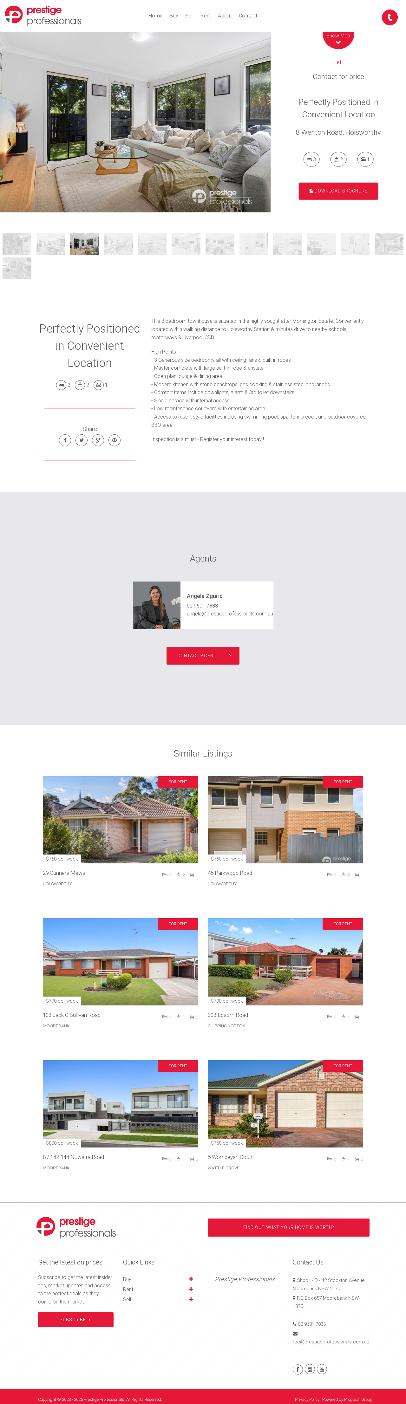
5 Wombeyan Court (230, 1157)
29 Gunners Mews (64, 873)
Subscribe (73, 1319)
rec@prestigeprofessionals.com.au (331, 1342)
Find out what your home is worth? (288, 1227)
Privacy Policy (307, 1399)
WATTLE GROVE (223, 1167)
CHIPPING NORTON (226, 1025)
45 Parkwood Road (230, 873)
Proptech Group (358, 1399)
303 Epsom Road (228, 1015)
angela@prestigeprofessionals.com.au (230, 614)
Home (156, 16)
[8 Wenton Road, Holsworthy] (135, 122)
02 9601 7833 (202, 606)
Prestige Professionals (245, 1279)
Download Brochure (340, 190)
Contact (248, 16)
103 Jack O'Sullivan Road (72, 1015)
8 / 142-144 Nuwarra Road (73, 1157)
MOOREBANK (56, 1025)
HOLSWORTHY (57, 883)
